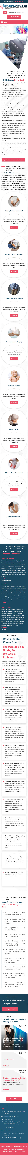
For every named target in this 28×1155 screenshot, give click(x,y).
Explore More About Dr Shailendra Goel (13, 160)
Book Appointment (10, 1009)
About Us (11, 1149)
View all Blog (14, 1099)
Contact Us (22, 1151)
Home (5, 1149)
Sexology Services (7, 1151)
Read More (14, 227)
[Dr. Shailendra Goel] (14, 6)
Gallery (15, 1151)
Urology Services (19, 1149)
